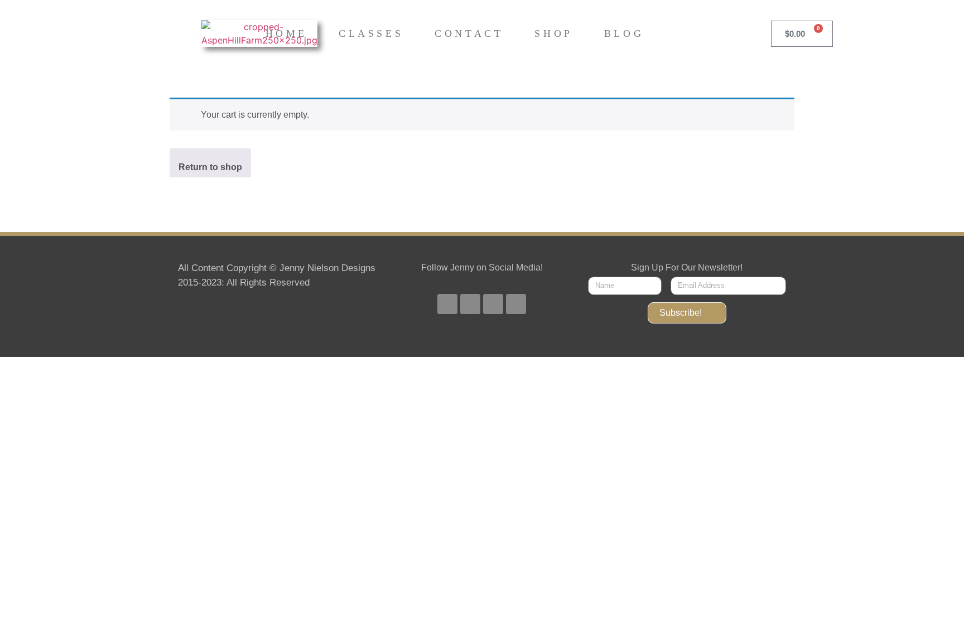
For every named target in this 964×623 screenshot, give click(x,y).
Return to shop (210, 167)
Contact (469, 33)
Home (286, 33)
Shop (553, 33)
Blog (624, 33)
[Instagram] (493, 304)
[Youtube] (470, 304)
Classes (371, 33)
